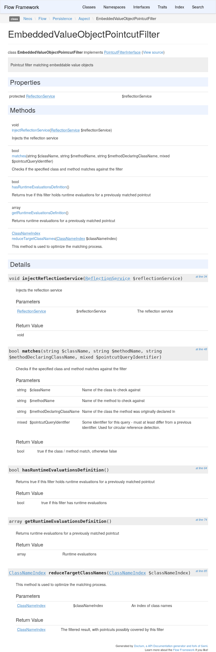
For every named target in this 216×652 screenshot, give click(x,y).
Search (198, 6)
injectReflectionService (31, 130)
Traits (162, 6)
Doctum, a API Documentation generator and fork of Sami (170, 646)
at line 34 (201, 276)
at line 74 (201, 519)
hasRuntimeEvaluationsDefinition (39, 186)
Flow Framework (21, 6)
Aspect (84, 18)
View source (153, 52)
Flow (42, 18)
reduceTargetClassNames (33, 238)
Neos (27, 18)
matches (19, 155)
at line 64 (201, 468)
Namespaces (114, 6)
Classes (89, 6)
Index (179, 6)
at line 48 (201, 349)
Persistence (62, 18)
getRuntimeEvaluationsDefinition (39, 212)
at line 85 (201, 571)
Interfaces (141, 6)
